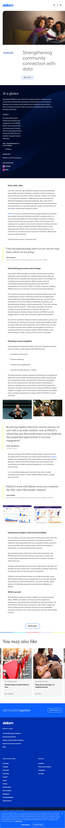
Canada (5, 767)
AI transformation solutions (12, 733)
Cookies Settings (25, 824)
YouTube (41, 773)
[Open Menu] (60, 5)
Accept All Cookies (38, 824)
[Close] (62, 813)
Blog (4, 747)
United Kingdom (8, 797)
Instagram (41, 770)
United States (7, 800)
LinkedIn (41, 763)
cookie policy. (18, 821)
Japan (5, 780)
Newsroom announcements (12, 743)
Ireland (5, 777)
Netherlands (7, 787)
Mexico (5, 784)
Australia (6, 763)
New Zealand (7, 790)
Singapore (6, 794)
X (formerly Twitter (44, 767)
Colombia (6, 770)
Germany (6, 773)
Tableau (54, 457)
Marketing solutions (9, 737)
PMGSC (10, 214)
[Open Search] (54, 5)
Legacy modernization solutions (13, 740)
